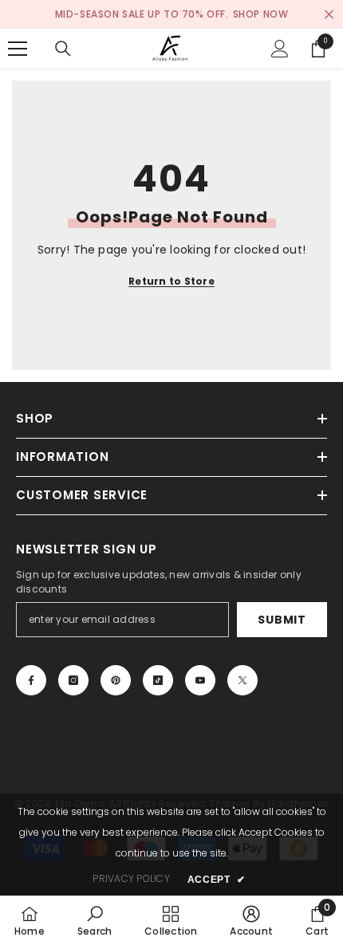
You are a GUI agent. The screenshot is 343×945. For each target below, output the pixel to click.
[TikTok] (158, 680)
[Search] (63, 48)
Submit (282, 620)
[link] (94, 920)
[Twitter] (242, 680)
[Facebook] (31, 680)
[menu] (17, 48)
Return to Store (171, 281)
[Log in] (280, 48)
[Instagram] (73, 680)
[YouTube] (200, 680)
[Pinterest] (116, 680)
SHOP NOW (261, 14)
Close (329, 15)
